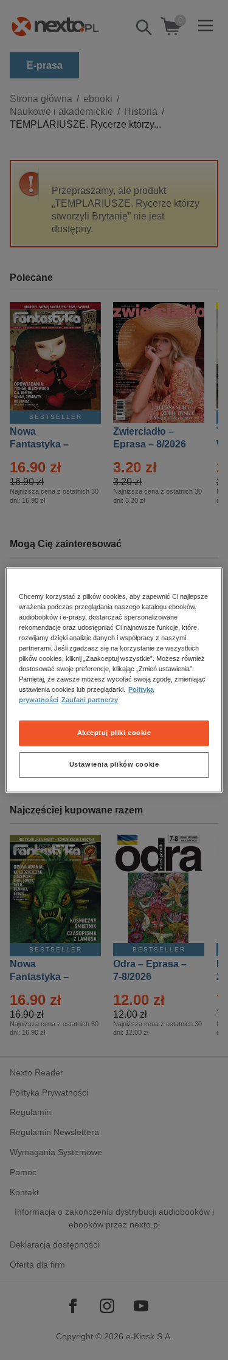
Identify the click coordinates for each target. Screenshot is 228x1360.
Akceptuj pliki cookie (114, 732)
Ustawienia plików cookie (114, 764)
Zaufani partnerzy (89, 699)
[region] (113, 680)
